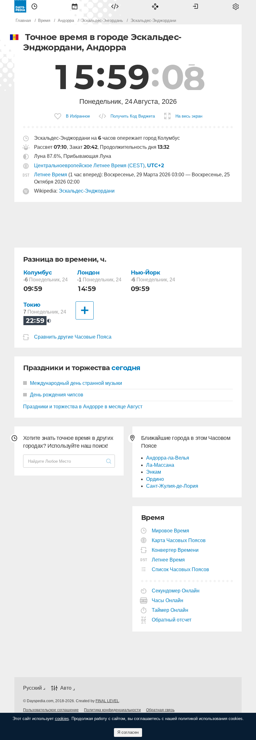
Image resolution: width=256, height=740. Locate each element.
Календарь (75, 6)
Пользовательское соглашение (51, 710)
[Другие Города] (85, 310)
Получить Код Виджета (133, 116)
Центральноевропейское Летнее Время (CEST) (89, 165)
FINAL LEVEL (107, 701)
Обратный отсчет (171, 619)
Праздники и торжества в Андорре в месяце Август (82, 406)
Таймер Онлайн (170, 610)
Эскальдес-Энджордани (87, 191)
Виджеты (115, 6)
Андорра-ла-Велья (167, 458)
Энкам (153, 472)
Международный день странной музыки (76, 383)
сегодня (125, 368)
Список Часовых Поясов (180, 569)
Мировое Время (170, 530)
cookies (62, 718)
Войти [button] (195, 6)
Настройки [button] (236, 6)
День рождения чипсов (56, 394)
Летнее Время (50, 174)
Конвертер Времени (175, 550)
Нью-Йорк (145, 272)
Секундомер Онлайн (175, 590)
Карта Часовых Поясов (179, 540)
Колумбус (37, 272)
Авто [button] (65, 688)
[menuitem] (34, 6)
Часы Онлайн (167, 600)
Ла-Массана (160, 465)
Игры (155, 6)
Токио (32, 304)
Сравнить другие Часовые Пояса (72, 337)
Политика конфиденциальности (112, 710)
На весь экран (188, 116)
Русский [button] (32, 688)
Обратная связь (160, 710)
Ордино (155, 479)
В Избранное (78, 116)
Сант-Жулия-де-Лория (172, 486)
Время (34, 6)
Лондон (88, 272)
